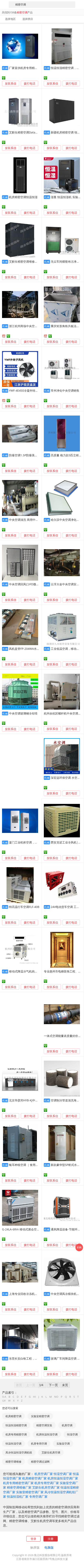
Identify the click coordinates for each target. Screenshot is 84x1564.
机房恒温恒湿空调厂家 (63, 1478)
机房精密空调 (13, 1416)
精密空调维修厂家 (19, 1487)
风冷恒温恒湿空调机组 (19, 1452)
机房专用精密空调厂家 (18, 1483)
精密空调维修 (13, 1461)
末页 (65, 1385)
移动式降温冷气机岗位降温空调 (29, 971)
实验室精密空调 (40, 1416)
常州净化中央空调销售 (65, 390)
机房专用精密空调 (16, 1434)
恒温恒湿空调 (13, 1443)
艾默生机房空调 (51, 1452)
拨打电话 (29, 83)
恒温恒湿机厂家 (17, 1496)
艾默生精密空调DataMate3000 (29, 132)
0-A (4, 1396)
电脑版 (49, 1547)
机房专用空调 (39, 1443)
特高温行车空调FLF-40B (24, 907)
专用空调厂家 (38, 1496)
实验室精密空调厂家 (30, 1492)
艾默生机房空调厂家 (46, 1487)
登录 (33, 1539)
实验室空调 (63, 1443)
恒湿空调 (72, 1434)
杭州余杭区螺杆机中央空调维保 (64, 713)
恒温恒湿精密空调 (16, 1425)
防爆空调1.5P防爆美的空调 (26, 455)
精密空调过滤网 (40, 1461)
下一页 (53, 1385)
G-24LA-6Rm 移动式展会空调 (21, 1229)
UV (4, 1400)
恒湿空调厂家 (63, 1474)
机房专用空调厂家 (46, 1483)
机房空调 (67, 1425)
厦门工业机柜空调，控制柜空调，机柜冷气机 (37, 842)
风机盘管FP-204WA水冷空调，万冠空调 (34, 649)
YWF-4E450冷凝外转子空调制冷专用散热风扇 (38, 390)
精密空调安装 (44, 1425)
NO (56, 1396)
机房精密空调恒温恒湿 (23, 197)
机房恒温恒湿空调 (46, 1434)
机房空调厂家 (43, 1474)
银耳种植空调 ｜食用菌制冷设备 (29, 1165)
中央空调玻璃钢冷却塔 (23, 713)
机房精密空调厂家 (34, 1478)
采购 (79, 1247)
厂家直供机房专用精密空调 (26, 68)
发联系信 (10, 83)
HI (34, 1396)
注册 (50, 1539)
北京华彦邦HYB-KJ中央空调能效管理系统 (35, 1100)
